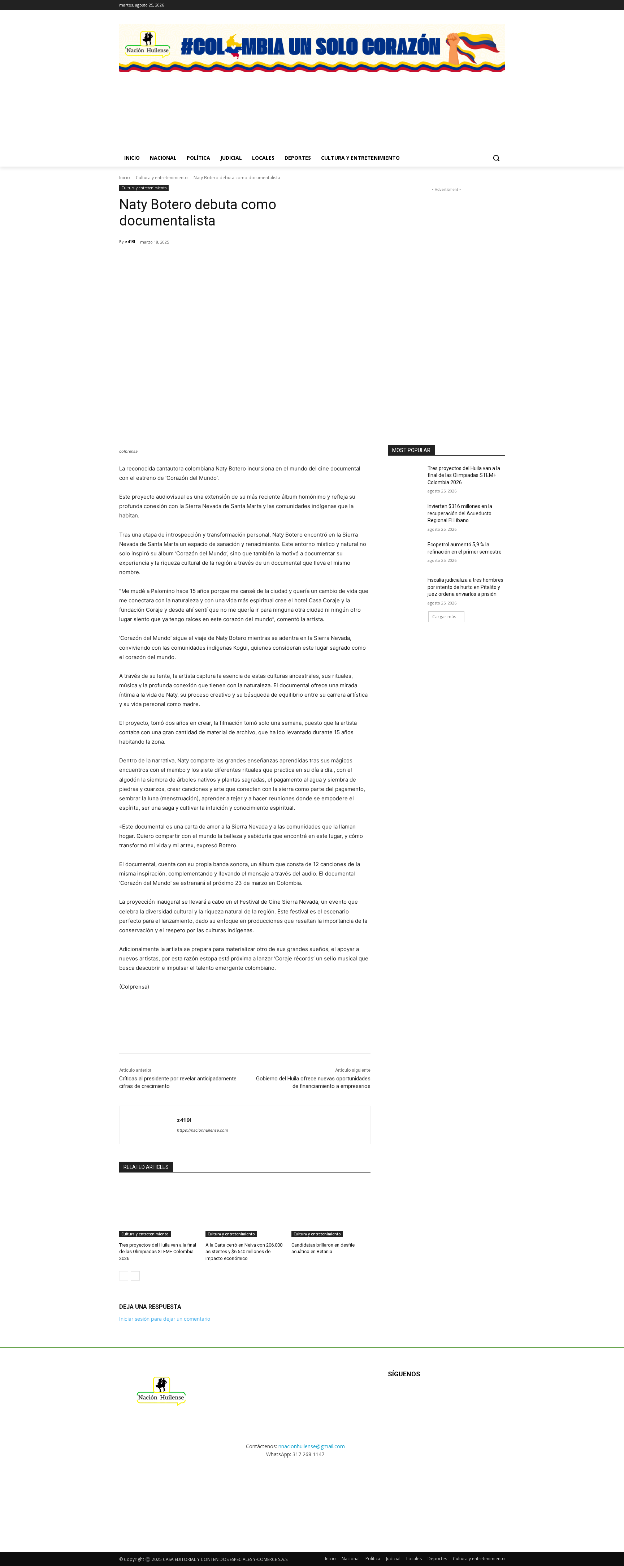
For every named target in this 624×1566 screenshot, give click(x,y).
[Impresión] (237, 260)
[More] (254, 260)
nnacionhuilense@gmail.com (311, 1446)
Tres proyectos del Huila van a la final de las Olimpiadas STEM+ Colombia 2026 (157, 1251)
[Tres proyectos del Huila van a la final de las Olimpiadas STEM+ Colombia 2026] (158, 1209)
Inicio (124, 178)
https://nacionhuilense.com (202, 1130)
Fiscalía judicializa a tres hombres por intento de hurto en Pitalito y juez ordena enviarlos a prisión (465, 587)
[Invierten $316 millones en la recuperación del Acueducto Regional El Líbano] (405, 515)
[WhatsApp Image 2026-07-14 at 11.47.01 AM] (162, 103)
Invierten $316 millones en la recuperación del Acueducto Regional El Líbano (460, 513)
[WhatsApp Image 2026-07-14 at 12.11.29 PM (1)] (262, 103)
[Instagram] (481, 5)
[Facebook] (471, 5)
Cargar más (444, 617)
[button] (496, 158)
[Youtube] (466, 1397)
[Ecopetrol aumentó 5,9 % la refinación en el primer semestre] (405, 553)
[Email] (221, 260)
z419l (130, 241)
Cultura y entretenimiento (162, 178)
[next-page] (135, 1276)
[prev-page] (123, 1276)
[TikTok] (490, 5)
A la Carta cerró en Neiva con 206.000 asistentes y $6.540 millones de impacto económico (243, 1251)
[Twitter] (501, 5)
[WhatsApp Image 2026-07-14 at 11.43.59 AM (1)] (362, 103)
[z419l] (148, 1125)
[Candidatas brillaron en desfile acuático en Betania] (330, 1209)
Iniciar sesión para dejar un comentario (164, 1319)
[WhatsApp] (204, 260)
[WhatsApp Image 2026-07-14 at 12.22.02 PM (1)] (462, 103)
